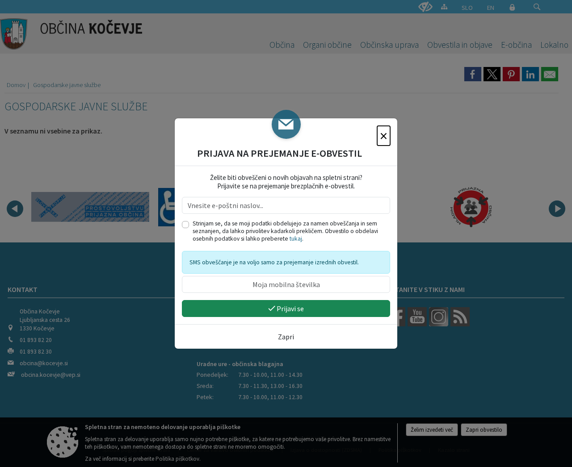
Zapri (286, 336)
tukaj (296, 238)
